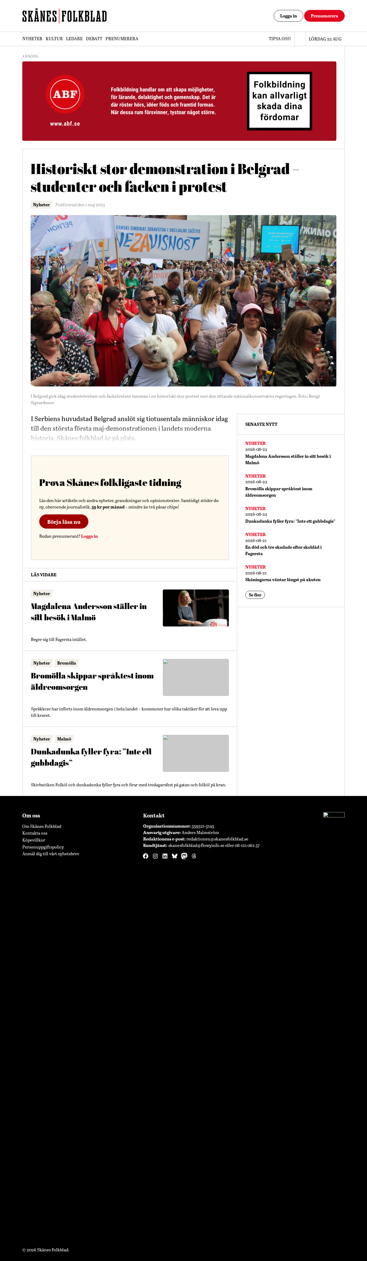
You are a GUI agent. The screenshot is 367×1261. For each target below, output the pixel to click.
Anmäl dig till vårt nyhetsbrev (50, 853)
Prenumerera (324, 16)
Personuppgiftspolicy (43, 847)
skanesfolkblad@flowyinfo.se (196, 845)
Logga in (288, 16)
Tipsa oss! (280, 38)
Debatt (94, 38)
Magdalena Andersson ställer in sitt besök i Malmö (89, 611)
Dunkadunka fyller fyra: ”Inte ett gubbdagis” (91, 757)
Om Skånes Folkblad (41, 826)
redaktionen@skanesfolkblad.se (217, 839)
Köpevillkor (33, 840)
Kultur (54, 38)
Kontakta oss (34, 833)
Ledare (74, 38)
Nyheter (32, 38)
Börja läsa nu (64, 521)
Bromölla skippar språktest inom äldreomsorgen (92, 681)
